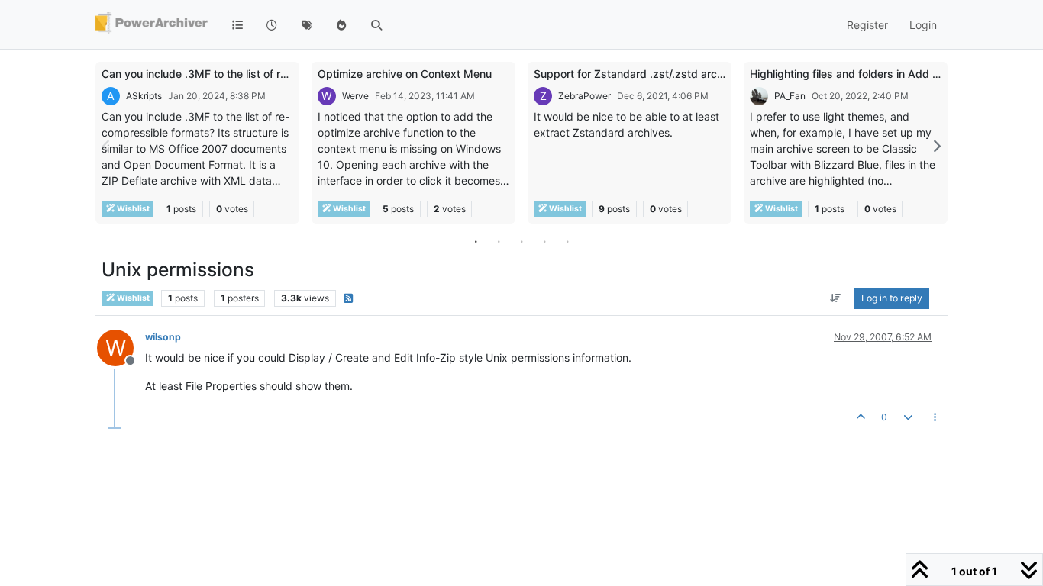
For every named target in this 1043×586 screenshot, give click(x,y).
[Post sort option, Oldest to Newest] (835, 298)
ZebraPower (584, 95)
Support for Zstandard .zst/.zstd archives (639, 73)
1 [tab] (475, 241)
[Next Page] (936, 146)
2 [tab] (498, 241)
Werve (355, 95)
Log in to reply (891, 298)
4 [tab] (544, 241)
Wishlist (132, 209)
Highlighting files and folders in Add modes (858, 73)
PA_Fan (790, 95)
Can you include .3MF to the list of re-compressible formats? (254, 73)
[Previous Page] (106, 146)
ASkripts (144, 95)
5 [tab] (567, 241)
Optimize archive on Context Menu (405, 73)
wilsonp (163, 337)
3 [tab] (521, 241)
